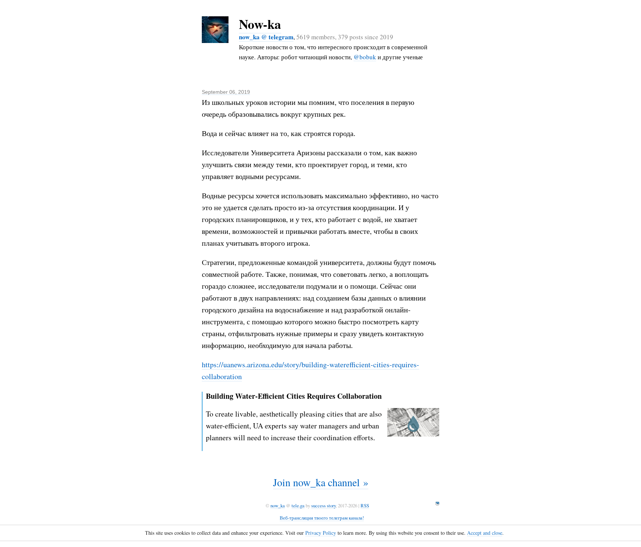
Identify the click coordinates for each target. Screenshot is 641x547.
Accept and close (484, 532)
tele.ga (298, 505)
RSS (365, 505)
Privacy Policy (320, 532)
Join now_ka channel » (320, 482)
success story (323, 505)
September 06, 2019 (226, 92)
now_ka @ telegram (266, 37)
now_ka (277, 505)
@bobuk (365, 57)
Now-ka (260, 23)
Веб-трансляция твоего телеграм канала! (322, 517)
